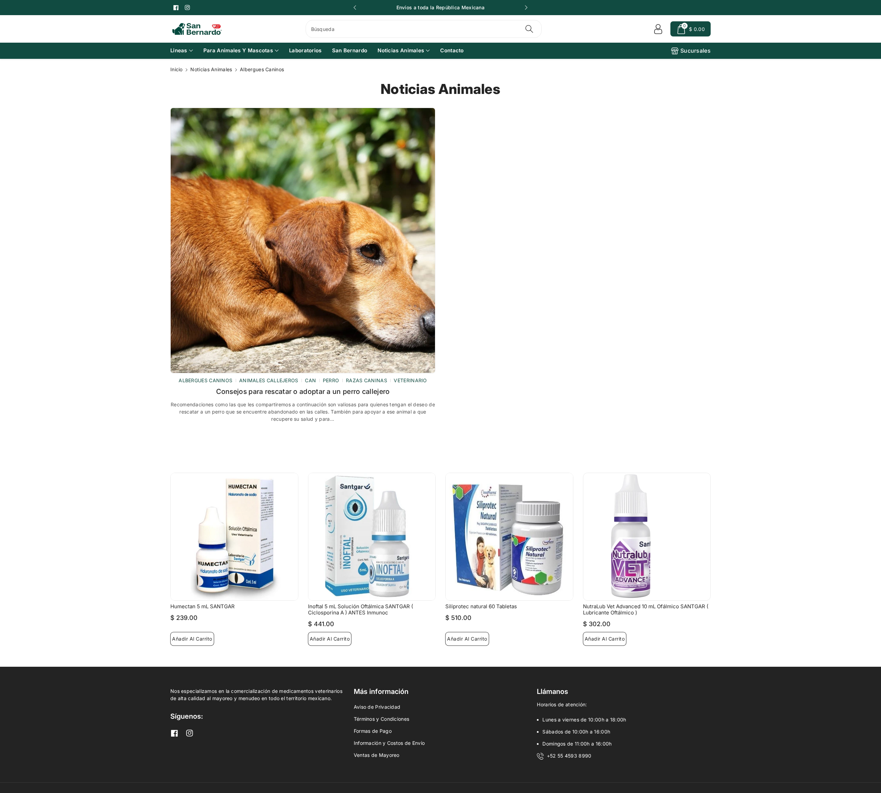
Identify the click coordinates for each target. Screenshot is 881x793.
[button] (691, 28)
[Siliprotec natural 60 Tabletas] (509, 536)
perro (331, 380)
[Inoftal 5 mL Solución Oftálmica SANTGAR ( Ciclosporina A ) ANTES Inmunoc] (372, 536)
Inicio (176, 69)
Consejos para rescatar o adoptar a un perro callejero (303, 391)
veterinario (410, 380)
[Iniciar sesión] (658, 28)
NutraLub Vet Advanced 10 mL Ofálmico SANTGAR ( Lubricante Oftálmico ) (645, 609)
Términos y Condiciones (382, 719)
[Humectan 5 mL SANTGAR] (234, 536)
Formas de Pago (373, 731)
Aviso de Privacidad (377, 707)
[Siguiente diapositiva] (526, 7)
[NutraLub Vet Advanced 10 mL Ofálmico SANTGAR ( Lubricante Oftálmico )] (647, 536)
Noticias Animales (401, 50)
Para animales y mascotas (238, 50)
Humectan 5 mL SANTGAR (202, 606)
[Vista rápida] (291, 480)
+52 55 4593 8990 (569, 756)
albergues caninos (205, 380)
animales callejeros (268, 380)
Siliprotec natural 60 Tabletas (481, 606)
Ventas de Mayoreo (377, 755)
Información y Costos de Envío (389, 743)
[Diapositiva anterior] (354, 7)
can (310, 380)
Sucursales (695, 50)
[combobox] (424, 28)
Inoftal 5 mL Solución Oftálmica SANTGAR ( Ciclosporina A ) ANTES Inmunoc (360, 609)
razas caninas (366, 380)
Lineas (178, 50)
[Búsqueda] (529, 28)
